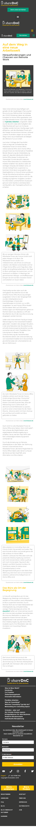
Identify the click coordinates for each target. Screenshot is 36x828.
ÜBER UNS (22, 798)
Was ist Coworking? (12, 702)
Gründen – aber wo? (12, 710)
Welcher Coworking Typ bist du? (17, 704)
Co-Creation (9, 692)
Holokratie (8, 690)
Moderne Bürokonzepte (14, 716)
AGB (20, 810)
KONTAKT (22, 794)
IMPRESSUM (23, 802)
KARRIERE (4, 816)
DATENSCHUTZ (24, 806)
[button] (17, 17)
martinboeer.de (28, 99)
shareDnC (6, 611)
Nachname (5, 746)
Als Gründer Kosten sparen (15, 712)
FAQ (2, 802)
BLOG (3, 806)
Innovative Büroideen (13, 696)
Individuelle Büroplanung (14, 719)
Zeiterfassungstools (12, 694)
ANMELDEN (4, 798)
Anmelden (18, 764)
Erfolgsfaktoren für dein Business (17, 714)
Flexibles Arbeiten (11, 700)
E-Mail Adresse (7, 754)
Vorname (5, 739)
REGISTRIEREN (5, 794)
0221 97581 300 (16, 775)
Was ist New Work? (12, 688)
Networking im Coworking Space (17, 706)
